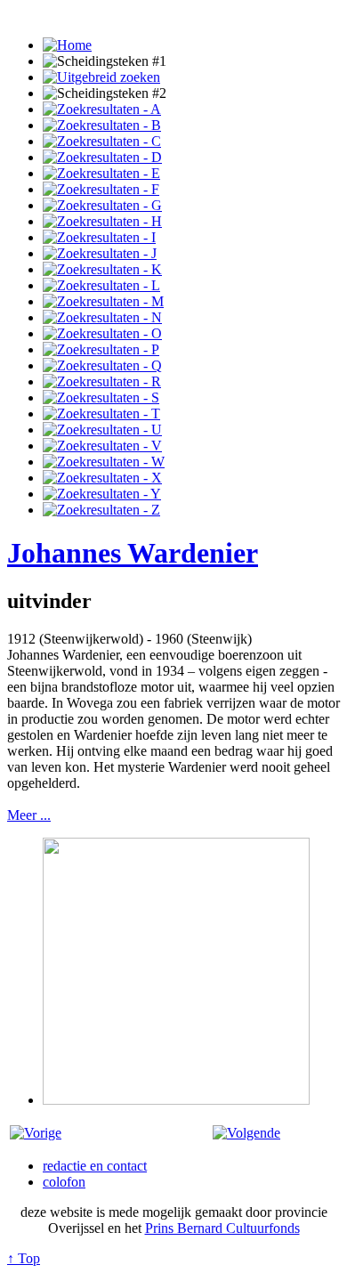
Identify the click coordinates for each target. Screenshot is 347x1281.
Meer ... (29, 815)
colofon (64, 1181)
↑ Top (23, 1258)
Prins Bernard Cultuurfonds (222, 1228)
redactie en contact (95, 1165)
